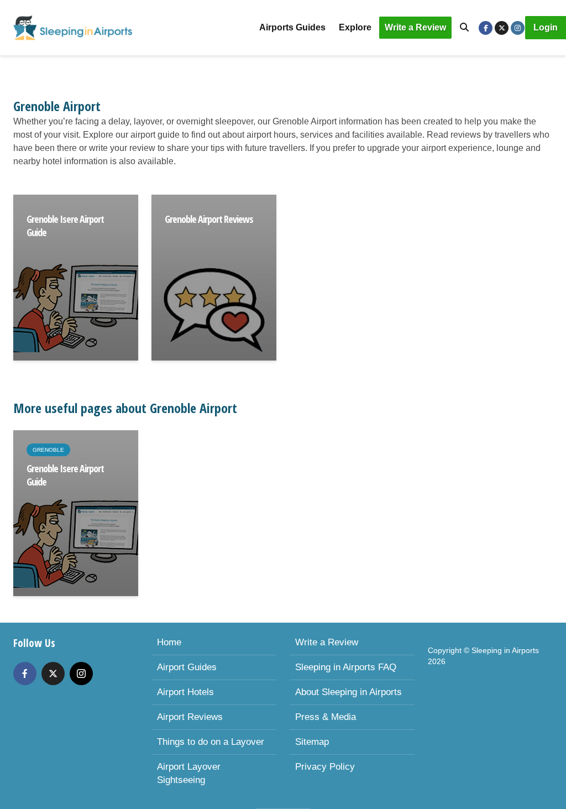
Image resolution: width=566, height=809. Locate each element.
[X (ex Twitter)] (53, 673)
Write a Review (415, 27)
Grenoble (48, 450)
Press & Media (325, 717)
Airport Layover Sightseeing (189, 773)
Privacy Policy (325, 766)
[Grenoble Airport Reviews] (213, 276)
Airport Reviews (190, 717)
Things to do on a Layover (210, 742)
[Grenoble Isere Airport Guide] (75, 276)
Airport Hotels (185, 692)
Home (169, 642)
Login (545, 27)
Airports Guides (292, 27)
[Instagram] (81, 673)
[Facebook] (24, 673)
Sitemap (312, 742)
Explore (355, 27)
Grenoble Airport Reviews (209, 219)
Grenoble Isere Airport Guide (65, 225)
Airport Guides (187, 667)
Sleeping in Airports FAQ (345, 667)
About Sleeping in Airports (348, 692)
